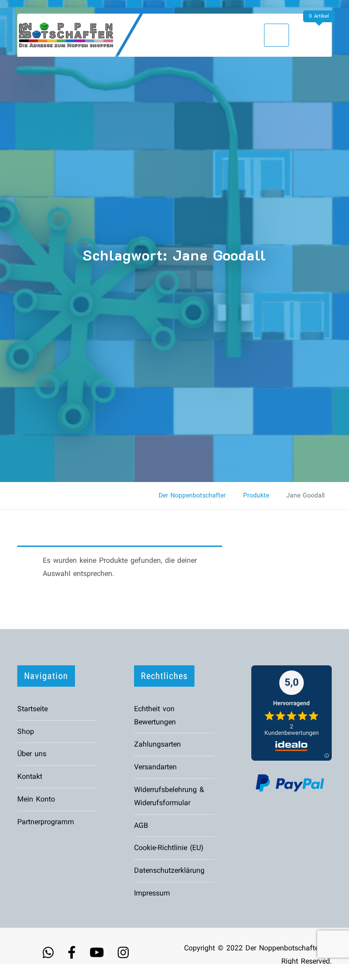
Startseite (32, 708)
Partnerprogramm (45, 821)
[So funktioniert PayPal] (290, 782)
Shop (25, 731)
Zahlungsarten (157, 744)
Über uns (31, 753)
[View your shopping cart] (321, 34)
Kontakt (29, 776)
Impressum (152, 893)
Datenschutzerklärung (169, 870)
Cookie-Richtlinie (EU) (169, 847)
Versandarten (155, 766)
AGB (141, 825)
